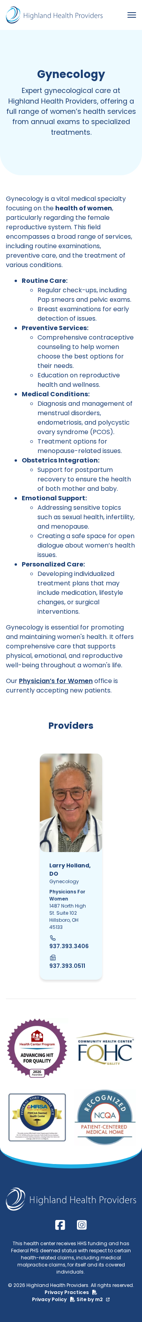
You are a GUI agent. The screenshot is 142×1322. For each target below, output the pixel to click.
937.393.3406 (69, 946)
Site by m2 (90, 1299)
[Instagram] (82, 1225)
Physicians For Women (67, 895)
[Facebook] (60, 1225)
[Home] (54, 15)
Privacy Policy (50, 1299)
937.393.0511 (67, 966)
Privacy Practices (67, 1292)
